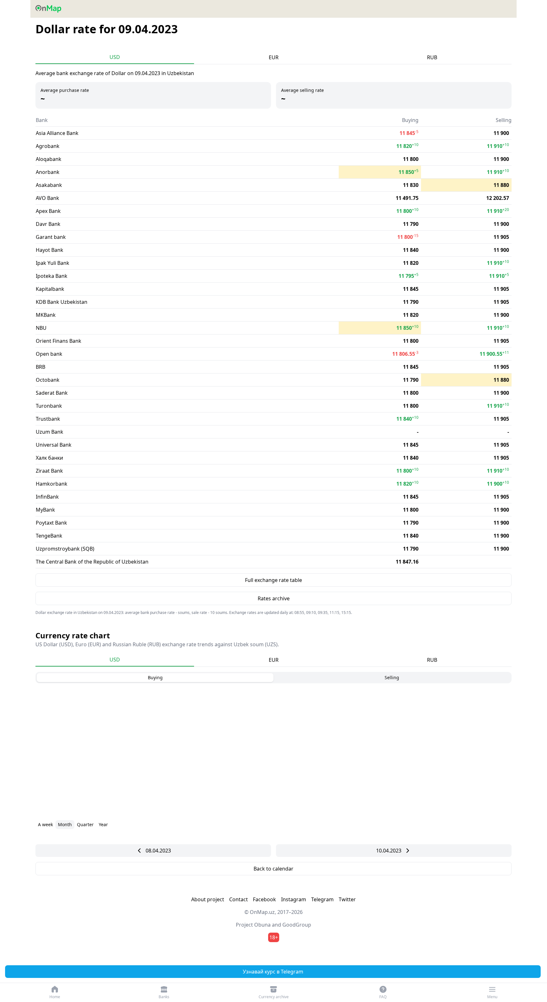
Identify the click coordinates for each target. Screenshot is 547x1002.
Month (65, 824)
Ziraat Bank (49, 470)
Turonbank (49, 405)
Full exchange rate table (273, 580)
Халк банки (49, 457)
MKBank (46, 314)
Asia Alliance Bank (57, 133)
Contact (238, 899)
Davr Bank (48, 223)
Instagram (293, 899)
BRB (40, 366)
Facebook (264, 899)
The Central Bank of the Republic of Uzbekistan (92, 561)
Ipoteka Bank (51, 275)
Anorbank (48, 172)
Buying (155, 677)
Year (103, 824)
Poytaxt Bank (51, 522)
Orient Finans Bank (58, 340)
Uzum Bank (49, 431)
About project (207, 899)
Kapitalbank (50, 288)
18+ (273, 937)
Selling (392, 677)
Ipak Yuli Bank (52, 262)
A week (45, 824)
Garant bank (51, 236)
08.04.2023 (158, 850)
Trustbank (48, 418)
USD (115, 57)
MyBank (45, 509)
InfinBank (47, 496)
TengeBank (49, 535)
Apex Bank (48, 210)
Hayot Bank (49, 249)
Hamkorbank (51, 483)
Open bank (49, 353)
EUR (274, 57)
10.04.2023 (388, 850)
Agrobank (48, 146)
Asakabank (49, 185)
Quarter (85, 824)
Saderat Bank (52, 392)
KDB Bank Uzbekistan (61, 301)
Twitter (347, 899)
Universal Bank (54, 444)
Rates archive (274, 598)
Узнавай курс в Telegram (273, 971)
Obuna (262, 924)
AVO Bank (47, 198)
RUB (432, 57)
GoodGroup (296, 924)
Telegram (322, 899)
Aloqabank (48, 159)
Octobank (48, 379)
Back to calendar (273, 868)
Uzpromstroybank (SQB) (65, 548)
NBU (41, 327)
